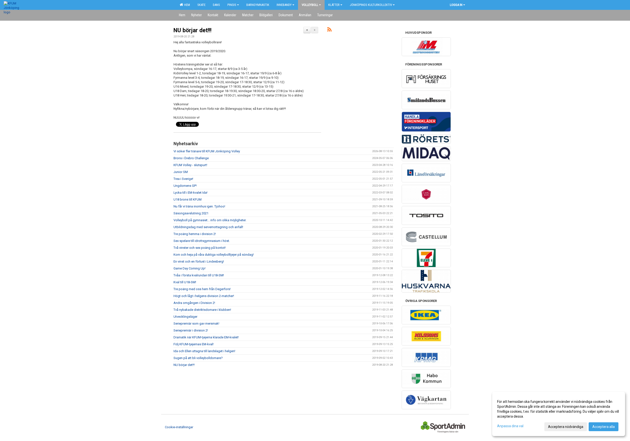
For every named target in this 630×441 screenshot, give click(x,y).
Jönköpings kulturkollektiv (371, 5)
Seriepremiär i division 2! (190, 330)
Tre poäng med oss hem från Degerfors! (202, 289)
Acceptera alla (603, 427)
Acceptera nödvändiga (565, 427)
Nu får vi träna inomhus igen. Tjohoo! (199, 206)
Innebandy (284, 5)
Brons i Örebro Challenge (191, 158)
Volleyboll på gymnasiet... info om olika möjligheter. (209, 220)
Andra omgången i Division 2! (194, 303)
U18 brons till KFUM (187, 199)
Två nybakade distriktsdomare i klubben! (202, 310)
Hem (186, 5)
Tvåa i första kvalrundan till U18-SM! (198, 275)
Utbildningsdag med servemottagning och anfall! (208, 227)
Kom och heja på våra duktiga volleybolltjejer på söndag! (213, 254)
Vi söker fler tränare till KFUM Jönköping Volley (206, 151)
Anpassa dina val (510, 426)
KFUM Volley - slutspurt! (190, 165)
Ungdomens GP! (185, 186)
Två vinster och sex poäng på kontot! (199, 248)
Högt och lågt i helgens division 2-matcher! (203, 296)
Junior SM (180, 172)
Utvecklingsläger (185, 316)
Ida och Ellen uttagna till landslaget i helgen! (204, 351)
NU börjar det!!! (192, 30)
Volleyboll (310, 5)
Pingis (231, 5)
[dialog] (558, 414)
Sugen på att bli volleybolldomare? (198, 358)
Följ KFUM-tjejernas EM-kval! (193, 344)
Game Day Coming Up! (189, 268)
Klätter (334, 5)
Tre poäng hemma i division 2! (194, 234)
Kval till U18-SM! (184, 282)
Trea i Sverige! (183, 179)
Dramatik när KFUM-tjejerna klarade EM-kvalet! (206, 337)
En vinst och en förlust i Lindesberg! (198, 261)
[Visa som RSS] (329, 30)
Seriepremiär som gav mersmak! (196, 323)
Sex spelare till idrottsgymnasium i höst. (201, 241)
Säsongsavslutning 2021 (190, 213)
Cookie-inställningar (179, 427)
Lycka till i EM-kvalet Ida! (190, 192)
